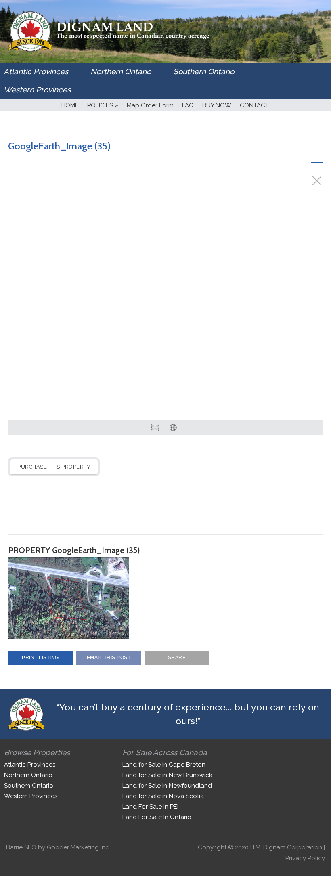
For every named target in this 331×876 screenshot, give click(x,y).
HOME (70, 105)
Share (177, 657)
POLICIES (102, 105)
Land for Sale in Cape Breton (163, 764)
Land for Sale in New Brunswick (167, 775)
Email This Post (109, 657)
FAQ (188, 105)
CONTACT (254, 105)
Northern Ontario (120, 71)
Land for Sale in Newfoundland (167, 785)
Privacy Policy (305, 858)
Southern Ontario (203, 71)
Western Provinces (37, 89)
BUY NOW (216, 105)
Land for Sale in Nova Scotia (163, 796)
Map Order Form (150, 105)
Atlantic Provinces (36, 71)
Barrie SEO (21, 847)
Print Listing (40, 657)
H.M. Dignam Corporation (286, 847)
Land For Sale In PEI (150, 806)
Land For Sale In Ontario (156, 817)
